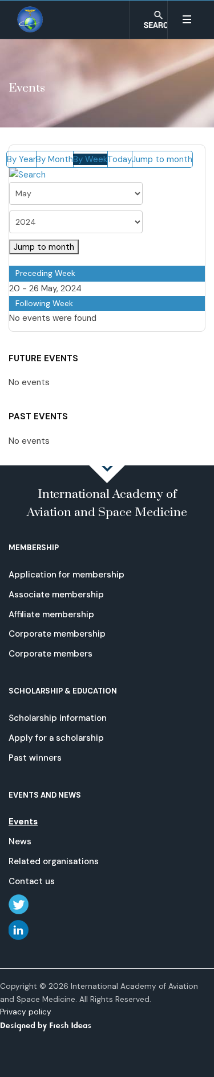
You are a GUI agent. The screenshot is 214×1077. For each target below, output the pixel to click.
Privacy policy (25, 1012)
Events (23, 821)
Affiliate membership (51, 614)
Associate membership (56, 594)
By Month (54, 159)
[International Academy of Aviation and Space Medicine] (30, 19)
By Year (21, 159)
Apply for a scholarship (56, 738)
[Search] (27, 174)
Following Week (44, 303)
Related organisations (54, 861)
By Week (90, 159)
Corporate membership (57, 633)
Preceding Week (45, 273)
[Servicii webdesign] (52, 1025)
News (20, 841)
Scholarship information (58, 718)
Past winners (35, 758)
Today (119, 159)
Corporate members (50, 653)
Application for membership (66, 574)
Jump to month (162, 159)
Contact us (32, 881)
